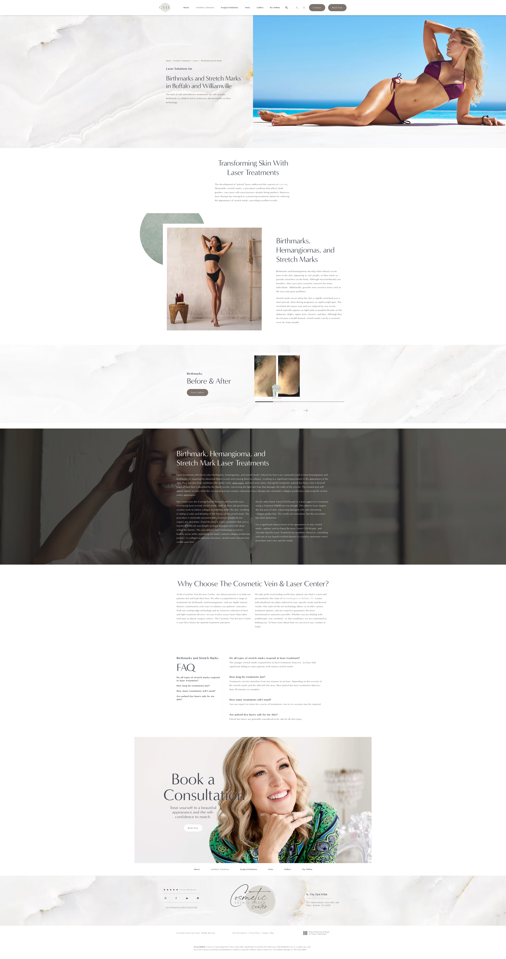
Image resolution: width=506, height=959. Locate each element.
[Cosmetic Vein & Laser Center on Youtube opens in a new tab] (187, 898)
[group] (299, 376)
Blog (272, 933)
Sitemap (265, 933)
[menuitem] (165, 898)
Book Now (193, 828)
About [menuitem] (186, 7)
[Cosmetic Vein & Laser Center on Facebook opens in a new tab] (176, 898)
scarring (283, 184)
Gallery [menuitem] (260, 7)
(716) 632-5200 (299, 950)
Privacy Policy (255, 933)
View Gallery (197, 392)
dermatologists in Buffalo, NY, (298, 598)
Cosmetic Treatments (181, 61)
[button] (297, 8)
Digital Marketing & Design (319, 933)
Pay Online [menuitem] (275, 7)
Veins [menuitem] (247, 7)
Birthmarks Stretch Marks (211, 61)
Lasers (195, 61)
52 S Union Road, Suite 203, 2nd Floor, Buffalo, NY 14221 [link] (322, 904)
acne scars (238, 483)
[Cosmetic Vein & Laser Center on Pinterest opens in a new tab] (198, 898)
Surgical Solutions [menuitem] (229, 7)
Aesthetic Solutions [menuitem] (205, 7)
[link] (317, 7)
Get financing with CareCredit (181, 907)
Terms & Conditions (239, 933)
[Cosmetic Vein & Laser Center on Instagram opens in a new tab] (165, 898)
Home (168, 61)
